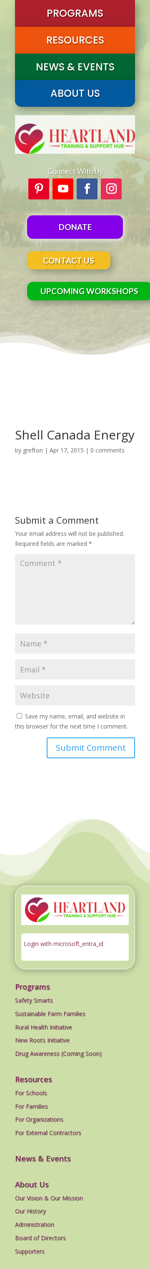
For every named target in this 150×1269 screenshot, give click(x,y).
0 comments (107, 450)
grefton (33, 450)
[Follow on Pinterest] (38, 188)
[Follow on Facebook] (87, 188)
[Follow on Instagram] (111, 188)
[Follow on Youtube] (62, 188)
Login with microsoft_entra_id (63, 944)
